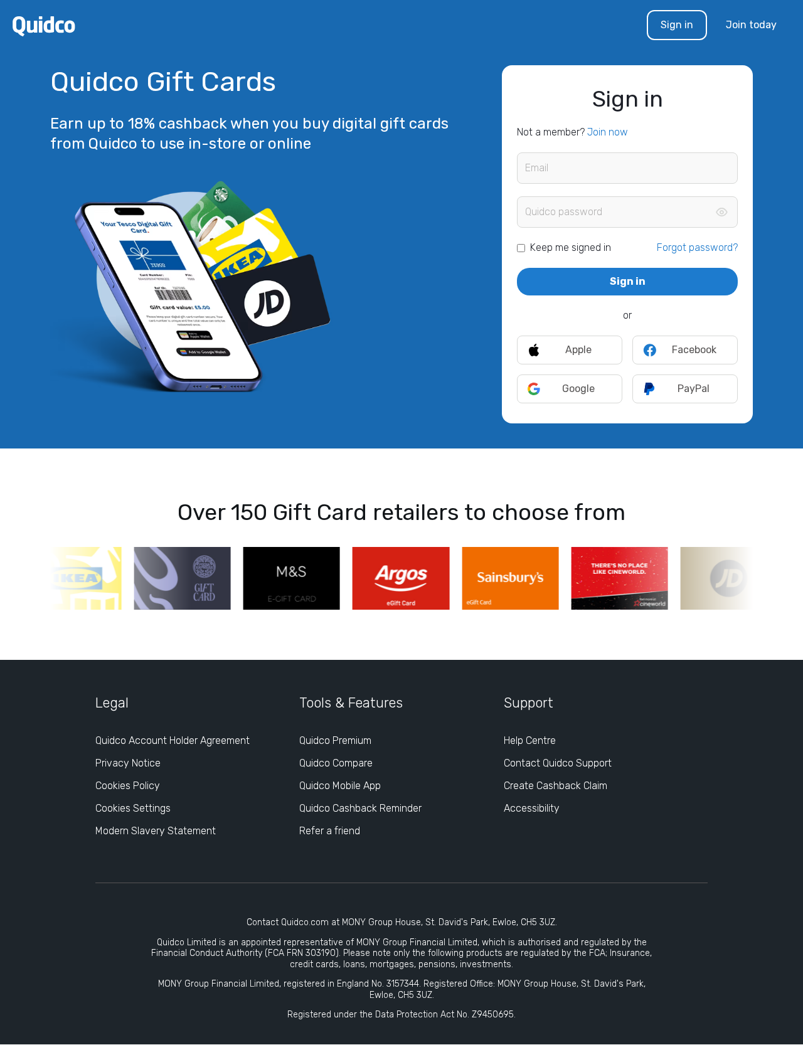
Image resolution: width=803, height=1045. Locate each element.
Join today (751, 25)
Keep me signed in (570, 247)
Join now (607, 132)
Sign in (677, 25)
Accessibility (532, 808)
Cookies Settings (133, 808)
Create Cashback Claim (555, 786)
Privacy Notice (128, 763)
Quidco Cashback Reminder (360, 808)
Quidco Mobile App (340, 786)
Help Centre (530, 740)
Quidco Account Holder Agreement (172, 740)
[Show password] (721, 212)
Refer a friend (329, 831)
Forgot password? (697, 247)
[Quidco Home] (44, 25)
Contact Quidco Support (558, 763)
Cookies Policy (127, 786)
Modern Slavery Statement (155, 831)
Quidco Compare (336, 763)
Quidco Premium (335, 740)
